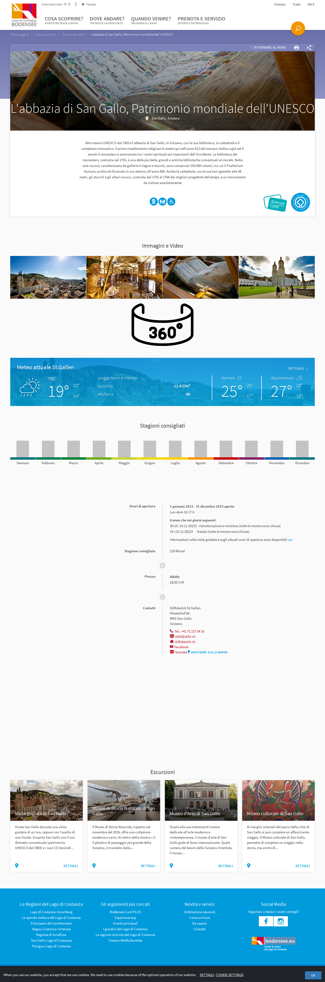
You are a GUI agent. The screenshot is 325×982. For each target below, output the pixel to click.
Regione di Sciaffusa (51, 934)
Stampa (279, 4)
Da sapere (199, 923)
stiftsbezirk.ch (185, 641)
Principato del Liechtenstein (51, 923)
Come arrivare (199, 917)
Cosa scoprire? (64, 20)
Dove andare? (107, 20)
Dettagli (207, 975)
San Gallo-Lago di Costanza (51, 940)
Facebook (181, 647)
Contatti (199, 929)
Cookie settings (229, 975)
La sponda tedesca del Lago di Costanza (51, 917)
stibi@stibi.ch (185, 636)
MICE (311, 4)
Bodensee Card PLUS (125, 912)
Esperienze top (125, 917)
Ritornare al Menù (269, 47)
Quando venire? (151, 20)
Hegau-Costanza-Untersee (51, 929)
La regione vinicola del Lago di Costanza (125, 934)
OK (313, 975)
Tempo (90, 4)
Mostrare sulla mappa (209, 652)
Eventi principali (125, 923)
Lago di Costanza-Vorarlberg (51, 912)
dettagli (296, 368)
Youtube (181, 652)
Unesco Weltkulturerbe (125, 940)
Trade (296, 4)
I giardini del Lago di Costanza (125, 929)
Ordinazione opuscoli (199, 912)
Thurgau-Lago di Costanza (51, 946)
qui (290, 539)
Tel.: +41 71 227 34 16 (189, 631)
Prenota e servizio (201, 20)
